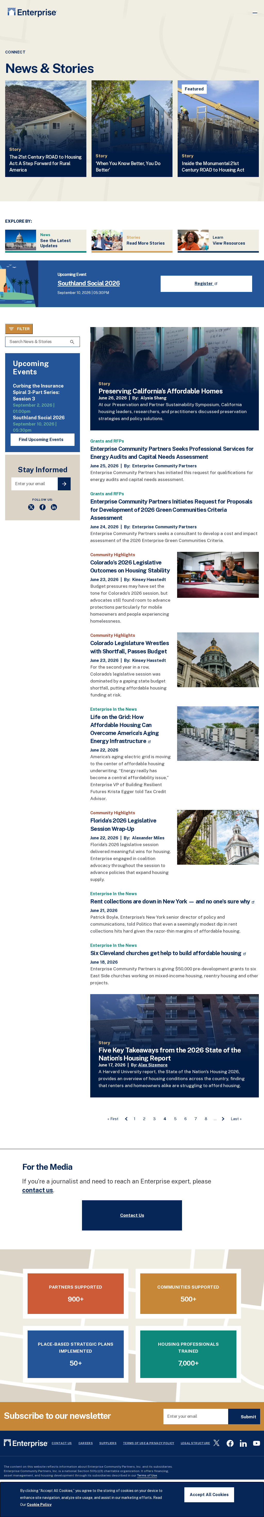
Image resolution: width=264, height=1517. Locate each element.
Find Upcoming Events (41, 439)
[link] (174, 378)
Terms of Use (147, 1475)
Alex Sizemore (153, 1065)
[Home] (32, 13)
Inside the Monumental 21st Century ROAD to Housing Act (213, 167)
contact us (37, 1190)
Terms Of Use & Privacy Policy (148, 1443)
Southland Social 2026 (88, 283)
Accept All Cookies (209, 1494)
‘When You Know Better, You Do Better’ (128, 167)
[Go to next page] (223, 1119)
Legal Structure (195, 1443)
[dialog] (132, 1499)
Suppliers (108, 1443)
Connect (15, 52)
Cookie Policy (39, 1505)
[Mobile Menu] (255, 13)
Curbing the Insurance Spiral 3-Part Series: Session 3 (38, 392)
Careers (85, 1443)
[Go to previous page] (126, 1119)
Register (204, 283)
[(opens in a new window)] (31, 508)
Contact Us (132, 1215)
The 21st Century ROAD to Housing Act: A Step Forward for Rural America (45, 163)
